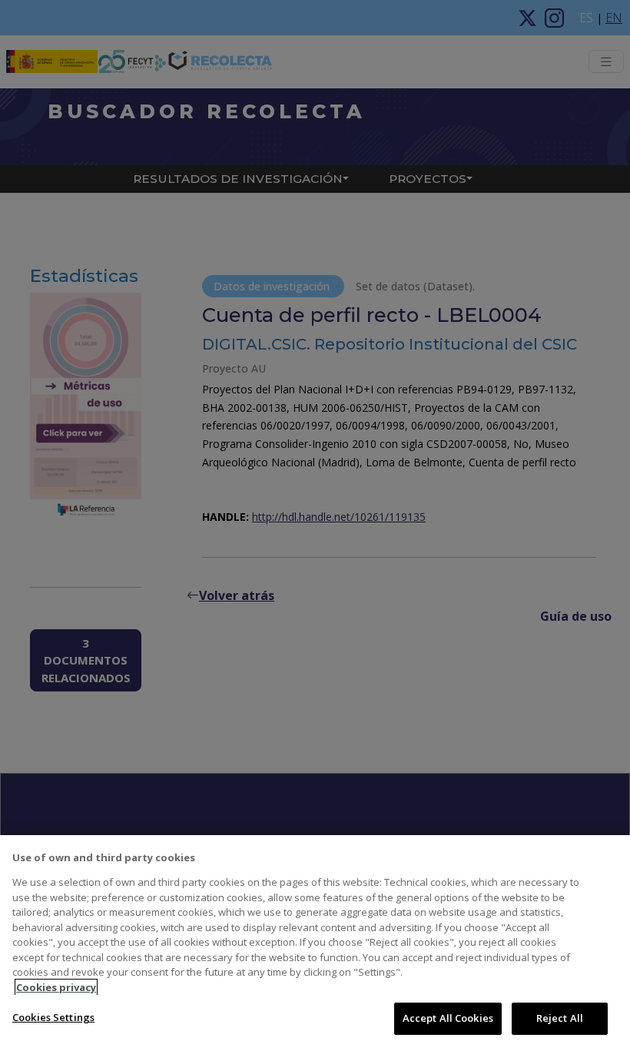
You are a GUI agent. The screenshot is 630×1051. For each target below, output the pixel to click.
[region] (315, 943)
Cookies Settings (53, 1017)
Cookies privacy (56, 987)
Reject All (559, 1018)
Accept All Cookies (448, 1018)
